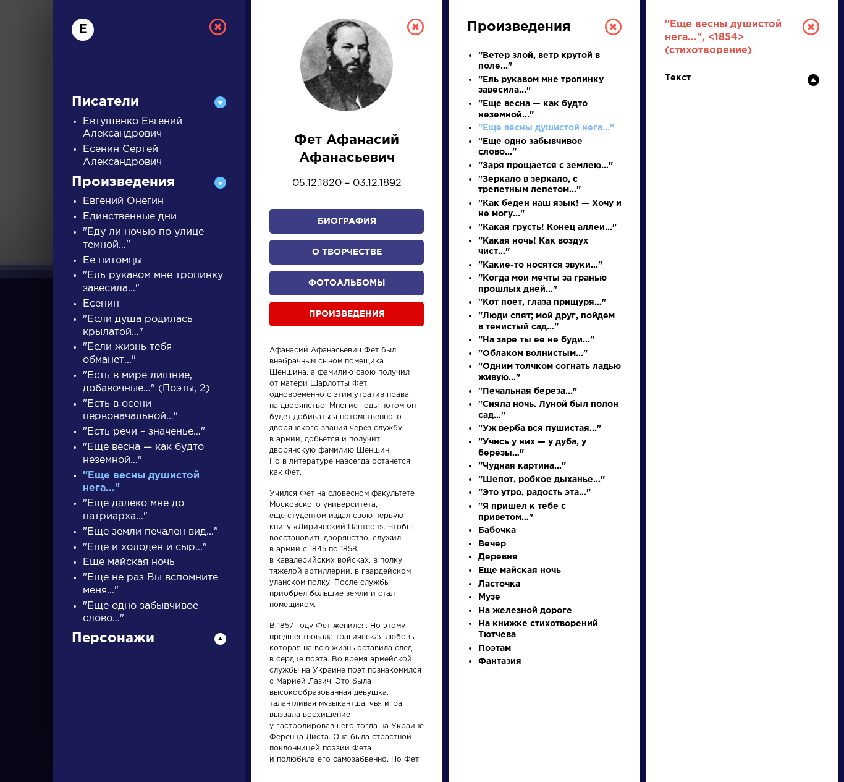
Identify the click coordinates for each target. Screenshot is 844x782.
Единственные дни (130, 216)
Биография (347, 221)
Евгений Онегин (123, 201)
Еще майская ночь (129, 562)
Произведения (347, 314)
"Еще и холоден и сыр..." (145, 547)
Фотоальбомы (346, 283)
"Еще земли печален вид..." (150, 532)
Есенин (101, 303)
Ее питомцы (112, 260)
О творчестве (347, 252)
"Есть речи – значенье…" (144, 431)
